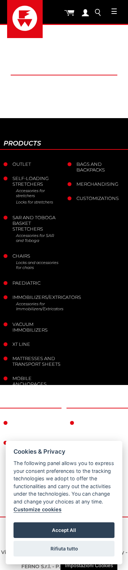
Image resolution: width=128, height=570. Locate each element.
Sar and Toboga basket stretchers (33, 223)
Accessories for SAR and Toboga (35, 238)
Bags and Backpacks (90, 167)
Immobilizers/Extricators (37, 297)
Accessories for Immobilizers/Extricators (39, 306)
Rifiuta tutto (64, 548)
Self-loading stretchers (30, 181)
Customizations (97, 198)
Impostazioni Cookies (89, 565)
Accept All (64, 530)
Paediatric (26, 283)
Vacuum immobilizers (30, 327)
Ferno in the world (29, 425)
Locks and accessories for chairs (37, 265)
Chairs (21, 256)
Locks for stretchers (34, 202)
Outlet (21, 164)
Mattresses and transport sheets (36, 361)
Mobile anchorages (29, 381)
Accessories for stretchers (30, 193)
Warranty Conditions (94, 425)
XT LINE (21, 344)
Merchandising (97, 184)
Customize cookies (38, 509)
